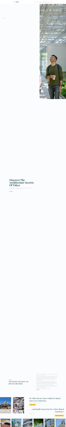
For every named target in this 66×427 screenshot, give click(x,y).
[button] (11, 191)
